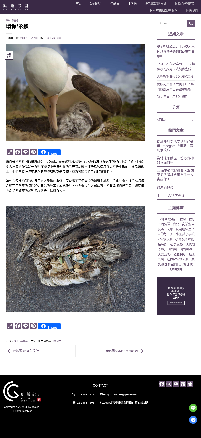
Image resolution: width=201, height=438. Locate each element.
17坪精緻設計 (167, 219)
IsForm (31, 418)
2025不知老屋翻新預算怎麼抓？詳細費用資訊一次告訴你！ (175, 175)
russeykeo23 (52, 38)
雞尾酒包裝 (165, 187)
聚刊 (8, 20)
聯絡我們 (191, 10)
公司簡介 (96, 3)
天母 (170, 229)
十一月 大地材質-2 (170, 195)
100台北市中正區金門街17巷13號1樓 (125, 402)
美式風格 (164, 254)
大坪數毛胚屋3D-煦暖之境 (175, 76)
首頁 (79, 3)
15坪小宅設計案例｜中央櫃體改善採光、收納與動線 (176, 66)
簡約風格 (186, 249)
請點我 (57, 340)
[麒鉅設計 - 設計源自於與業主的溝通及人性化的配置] (20, 6)
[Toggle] (192, 120)
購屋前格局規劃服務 (163, 10)
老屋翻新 (179, 254)
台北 (176, 224)
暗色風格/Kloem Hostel (122, 351)
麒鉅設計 (176, 269)
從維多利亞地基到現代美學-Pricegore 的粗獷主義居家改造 (175, 146)
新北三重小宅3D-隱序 (172, 96)
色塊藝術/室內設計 (25, 351)
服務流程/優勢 (184, 3)
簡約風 (172, 249)
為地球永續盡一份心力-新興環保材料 (176, 160)
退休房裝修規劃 (178, 259)
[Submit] (191, 23)
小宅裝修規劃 (184, 239)
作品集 (115, 3)
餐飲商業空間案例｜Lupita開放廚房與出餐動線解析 (175, 87)
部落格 (132, 3)
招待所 (162, 244)
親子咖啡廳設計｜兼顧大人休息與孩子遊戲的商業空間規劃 (176, 51)
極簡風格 (176, 244)
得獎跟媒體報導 (156, 3)
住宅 (183, 219)
